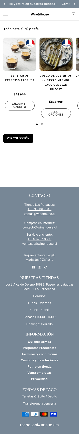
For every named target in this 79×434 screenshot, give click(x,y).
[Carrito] (73, 14)
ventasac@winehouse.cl (39, 244)
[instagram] (39, 267)
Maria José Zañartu (39, 260)
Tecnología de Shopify (39, 425)
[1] (42, 123)
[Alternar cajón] (5, 14)
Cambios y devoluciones (39, 360)
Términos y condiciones (40, 354)
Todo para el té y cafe (21, 29)
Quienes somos (39, 341)
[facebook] (33, 267)
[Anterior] (4, 4)
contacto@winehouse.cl (39, 227)
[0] (37, 123)
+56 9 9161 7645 (39, 209)
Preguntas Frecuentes (39, 348)
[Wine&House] (39, 14)
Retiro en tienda (40, 366)
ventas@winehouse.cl (39, 214)
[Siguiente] (74, 4)
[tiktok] (46, 267)
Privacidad (39, 379)
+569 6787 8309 (39, 239)
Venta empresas (40, 372)
